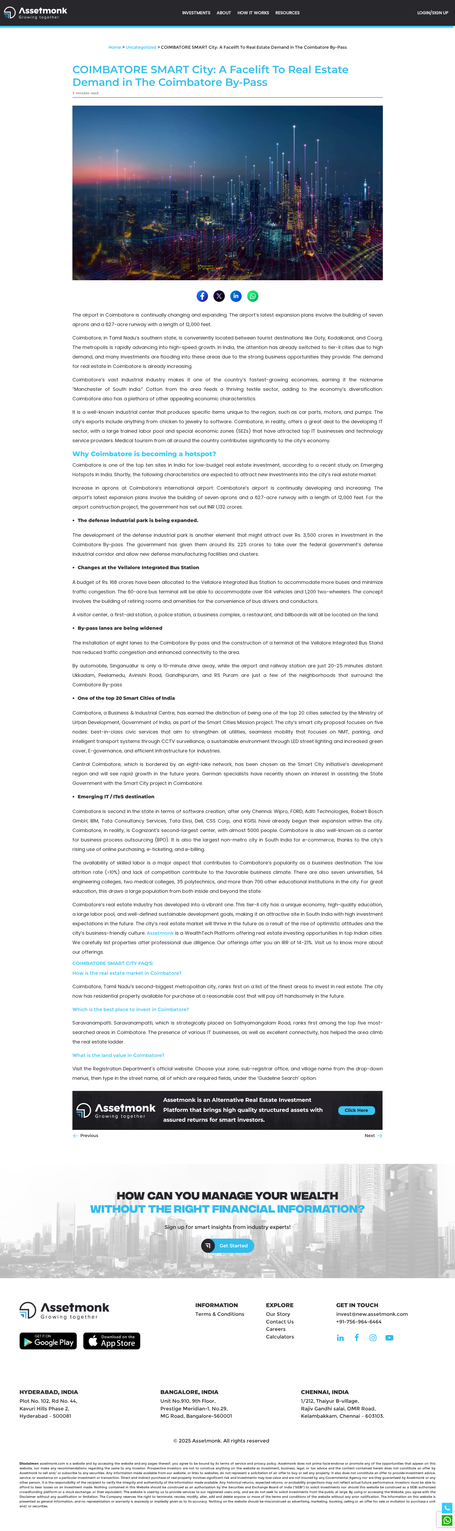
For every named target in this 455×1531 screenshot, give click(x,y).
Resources (287, 13)
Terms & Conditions (219, 1314)
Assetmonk (160, 933)
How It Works (253, 13)
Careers (276, 1329)
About (224, 13)
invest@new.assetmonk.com (372, 1314)
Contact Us (280, 1322)
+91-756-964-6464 (359, 1322)
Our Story (278, 1314)
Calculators (280, 1337)
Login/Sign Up (432, 13)
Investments (196, 13)
